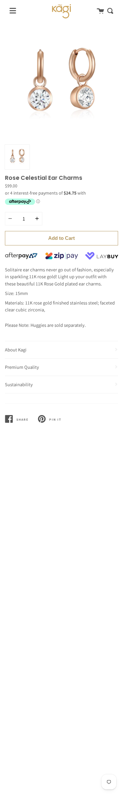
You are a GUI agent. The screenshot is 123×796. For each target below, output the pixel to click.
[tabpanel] (61, 84)
